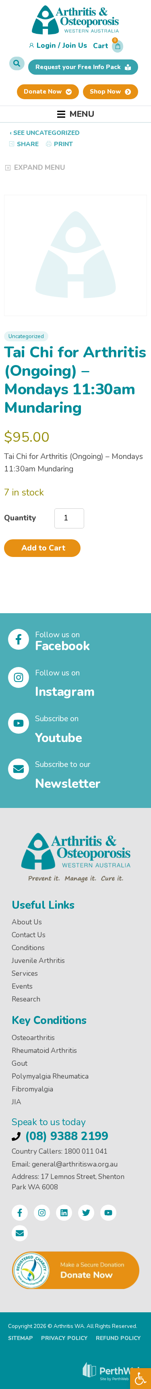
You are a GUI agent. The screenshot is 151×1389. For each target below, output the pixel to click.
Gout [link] (19, 1063)
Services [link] (25, 973)
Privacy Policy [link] (64, 1338)
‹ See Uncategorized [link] (45, 133)
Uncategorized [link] (26, 336)
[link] (140, 1378)
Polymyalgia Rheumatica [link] (50, 1076)
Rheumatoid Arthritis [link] (44, 1050)
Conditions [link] (28, 948)
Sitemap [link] (20, 1338)
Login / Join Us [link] (62, 45)
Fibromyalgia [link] (32, 1089)
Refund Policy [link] (118, 1338)
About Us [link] (27, 922)
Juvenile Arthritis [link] (38, 960)
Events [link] (22, 986)
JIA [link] (16, 1102)
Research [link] (26, 999)
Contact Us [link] (29, 935)
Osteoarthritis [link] (33, 1037)
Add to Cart (43, 548)
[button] (108, 48)
